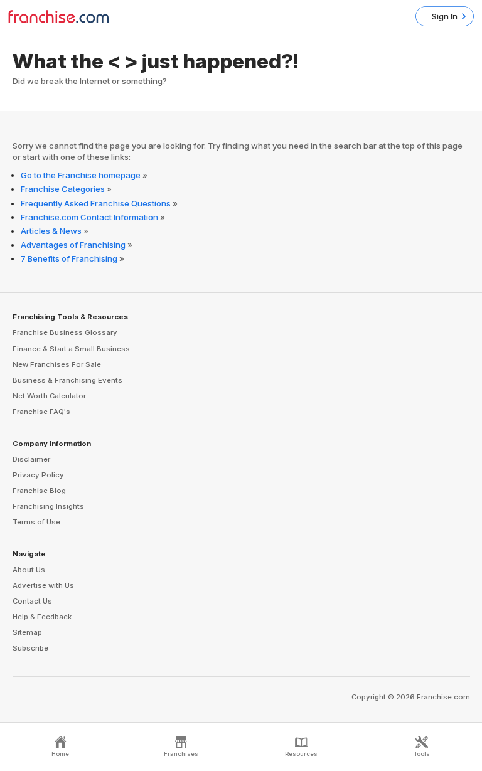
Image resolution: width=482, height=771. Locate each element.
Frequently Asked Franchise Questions (96, 203)
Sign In (445, 16)
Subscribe (30, 648)
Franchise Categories (63, 189)
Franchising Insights (48, 506)
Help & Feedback (42, 616)
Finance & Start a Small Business (71, 348)
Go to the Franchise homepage (81, 175)
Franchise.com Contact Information (89, 217)
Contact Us (32, 601)
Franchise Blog (39, 490)
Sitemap (27, 632)
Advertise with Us (43, 585)
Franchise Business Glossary (65, 332)
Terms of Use (36, 522)
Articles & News (51, 231)
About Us (29, 569)
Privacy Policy (38, 475)
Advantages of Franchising (73, 245)
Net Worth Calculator (49, 395)
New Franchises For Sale (57, 364)
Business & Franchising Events (67, 380)
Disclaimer (31, 459)
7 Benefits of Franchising (69, 258)
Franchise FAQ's (41, 411)
